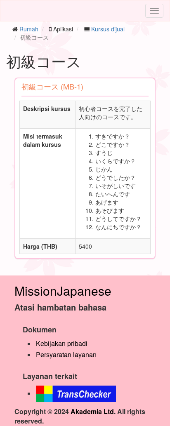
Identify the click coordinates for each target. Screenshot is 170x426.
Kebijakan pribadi (61, 343)
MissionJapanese (62, 290)
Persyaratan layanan (66, 354)
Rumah (28, 29)
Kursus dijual (108, 29)
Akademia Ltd (92, 411)
